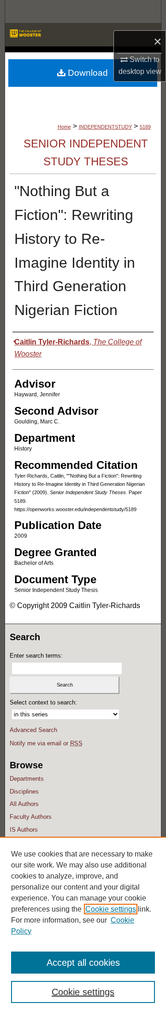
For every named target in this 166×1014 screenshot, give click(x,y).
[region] (83, 925)
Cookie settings (110, 909)
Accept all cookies (83, 963)
